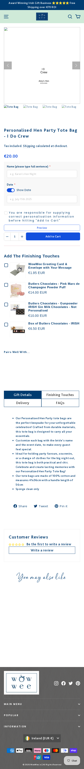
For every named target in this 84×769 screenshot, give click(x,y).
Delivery (22, 403)
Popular (11, 715)
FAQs (60, 403)
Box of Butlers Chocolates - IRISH (54, 323)
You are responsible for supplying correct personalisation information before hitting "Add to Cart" (41, 217)
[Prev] (8, 65)
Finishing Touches (60, 395)
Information (15, 726)
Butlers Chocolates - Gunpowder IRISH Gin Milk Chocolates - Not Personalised (53, 307)
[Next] (76, 65)
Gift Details (23, 395)
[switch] (11, 190)
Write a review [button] (42, 550)
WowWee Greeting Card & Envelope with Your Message (50, 265)
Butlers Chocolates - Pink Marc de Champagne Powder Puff (54, 285)
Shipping (29, 146)
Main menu (13, 704)
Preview (42, 227)
